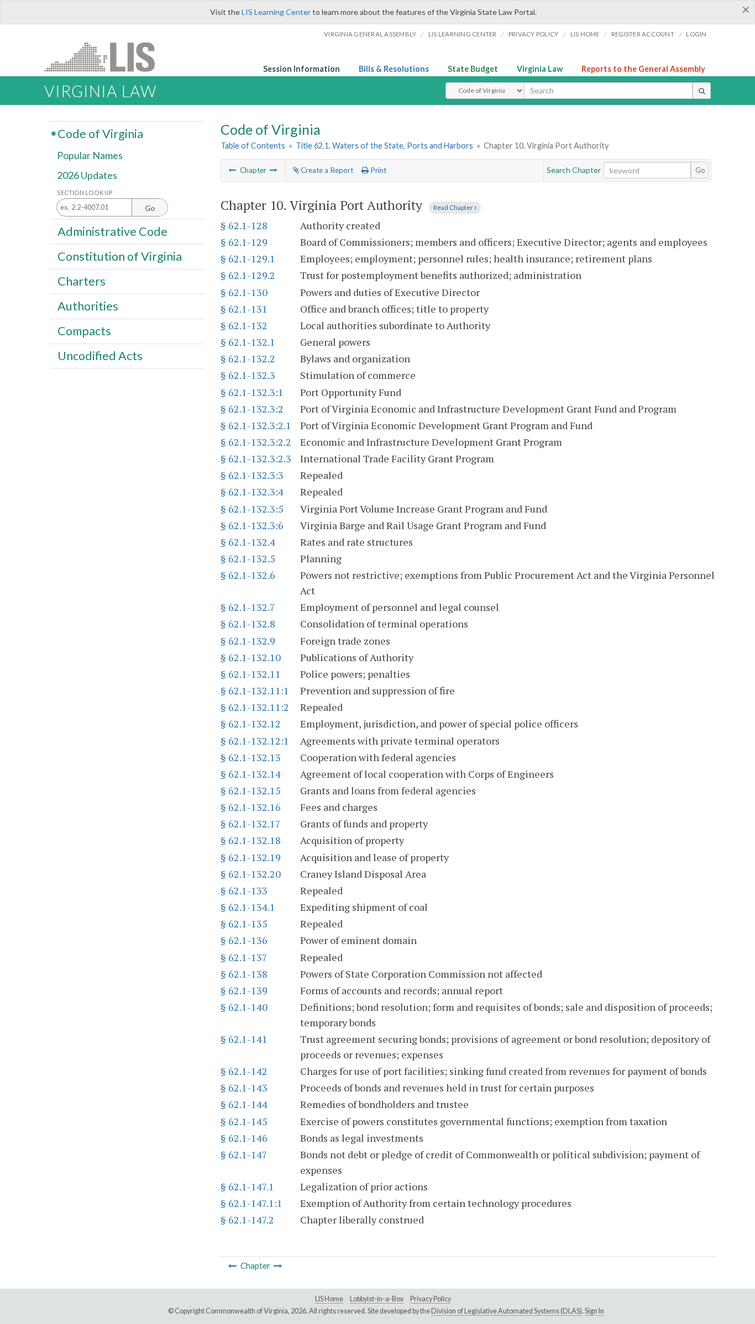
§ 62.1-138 (244, 973)
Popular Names (90, 156)
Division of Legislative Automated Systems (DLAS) (506, 1311)
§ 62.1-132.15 (251, 790)
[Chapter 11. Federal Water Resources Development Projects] (273, 170)
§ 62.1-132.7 (248, 607)
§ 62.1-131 (244, 308)
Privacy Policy (533, 34)
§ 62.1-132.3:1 (252, 392)
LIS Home (329, 1299)
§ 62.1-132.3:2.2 (256, 442)
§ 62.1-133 (244, 890)
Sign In (594, 1311)
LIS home (585, 34)
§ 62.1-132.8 (248, 623)
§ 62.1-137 (244, 957)
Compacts (84, 331)
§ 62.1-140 (244, 1007)
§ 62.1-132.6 (248, 575)
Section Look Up (85, 192)
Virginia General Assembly (370, 34)
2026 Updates (87, 175)
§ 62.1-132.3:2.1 (256, 425)
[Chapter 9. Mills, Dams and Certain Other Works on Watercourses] (233, 170)
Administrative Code (112, 231)
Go (700, 170)
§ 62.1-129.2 (248, 275)
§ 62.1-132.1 (248, 342)
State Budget (473, 68)
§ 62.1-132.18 (251, 840)
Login (696, 34)
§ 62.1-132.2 (248, 358)
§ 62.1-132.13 (251, 757)
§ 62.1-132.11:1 (255, 690)
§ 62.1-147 (244, 1154)
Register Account (642, 34)
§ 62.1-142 (244, 1071)
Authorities (87, 306)
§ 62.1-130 (244, 292)
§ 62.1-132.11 (251, 674)
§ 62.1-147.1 (247, 1186)
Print (377, 170)
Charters (81, 281)
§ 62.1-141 (244, 1039)
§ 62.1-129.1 (248, 258)
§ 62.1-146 (244, 1137)
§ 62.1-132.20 (251, 873)
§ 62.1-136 (244, 940)
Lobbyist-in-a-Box (376, 1299)
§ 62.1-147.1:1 (251, 1203)
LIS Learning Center (276, 12)
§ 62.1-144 (244, 1104)
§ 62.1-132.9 (248, 640)
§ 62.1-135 (244, 923)
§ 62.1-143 (244, 1087)
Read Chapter (453, 207)
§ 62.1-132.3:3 (252, 475)
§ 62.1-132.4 (248, 541)
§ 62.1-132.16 (251, 807)
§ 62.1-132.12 (251, 723)
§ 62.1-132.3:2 (252, 408)
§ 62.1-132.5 (248, 558)
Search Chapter (574, 170)
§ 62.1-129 (244, 242)
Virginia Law (540, 68)
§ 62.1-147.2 (247, 1219)
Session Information (301, 68)
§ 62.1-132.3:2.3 (256, 458)
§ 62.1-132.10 (251, 657)
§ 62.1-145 (244, 1121)
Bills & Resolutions (394, 68)
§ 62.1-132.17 (251, 823)
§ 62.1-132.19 (251, 857)
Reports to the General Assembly (643, 68)
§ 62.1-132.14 (251, 773)
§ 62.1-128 (244, 225)
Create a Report (326, 170)
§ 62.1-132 (244, 325)
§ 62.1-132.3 (248, 375)
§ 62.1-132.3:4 (252, 491)
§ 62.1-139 (244, 990)
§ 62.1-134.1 (248, 907)
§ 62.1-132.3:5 (252, 508)
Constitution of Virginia (119, 256)
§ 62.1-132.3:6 (252, 525)
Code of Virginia (100, 133)
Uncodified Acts (100, 356)
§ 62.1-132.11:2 (255, 707)
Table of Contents (253, 145)
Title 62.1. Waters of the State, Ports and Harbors (384, 145)
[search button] (702, 90)
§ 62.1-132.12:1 (255, 740)
